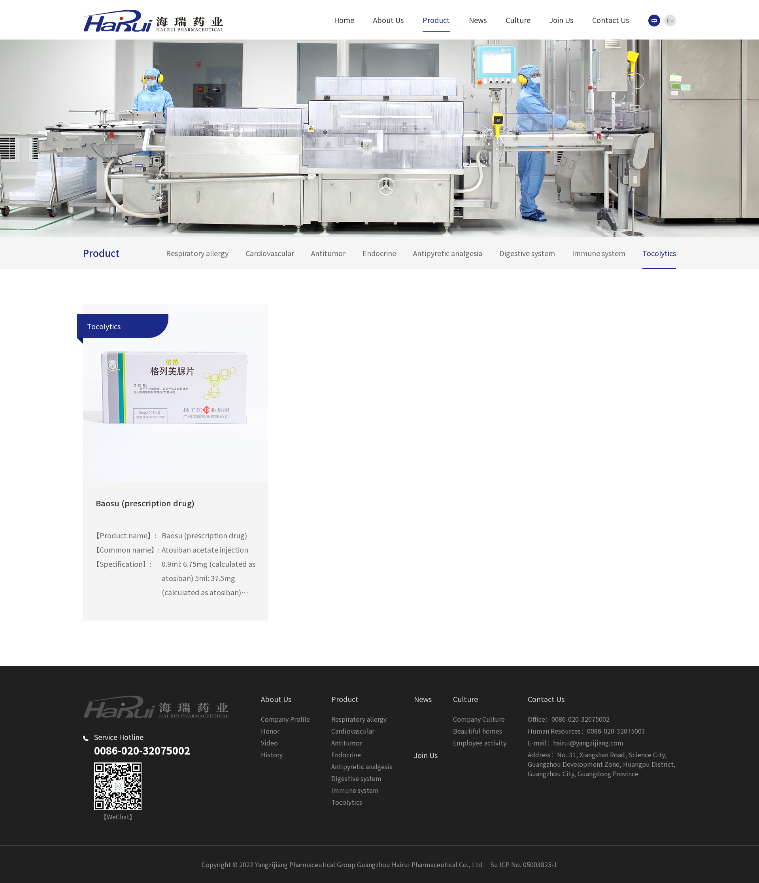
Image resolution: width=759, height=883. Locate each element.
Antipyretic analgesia (447, 253)
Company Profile (285, 719)
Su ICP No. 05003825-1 (523, 864)
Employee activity (479, 742)
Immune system (598, 253)
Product (436, 20)
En (670, 20)
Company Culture (479, 719)
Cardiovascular (269, 253)
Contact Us (610, 20)
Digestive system (527, 253)
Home (344, 20)
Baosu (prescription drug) (145, 503)
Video (269, 742)
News (478, 20)
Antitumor (328, 253)
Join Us (561, 20)
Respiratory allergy (197, 253)
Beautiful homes (477, 731)
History (272, 754)
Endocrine (379, 253)
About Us (388, 20)
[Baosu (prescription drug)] (175, 393)
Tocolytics (659, 253)
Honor (270, 731)
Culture (518, 20)
